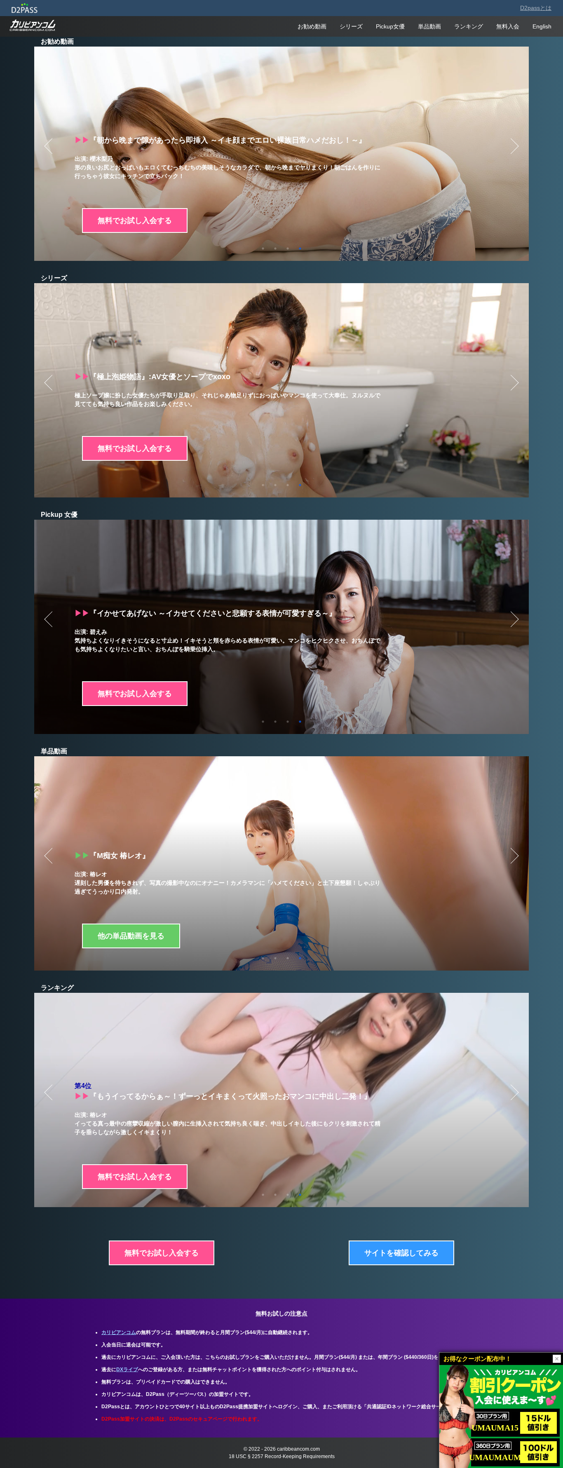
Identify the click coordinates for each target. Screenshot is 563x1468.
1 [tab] (263, 248)
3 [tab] (288, 248)
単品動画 (429, 26)
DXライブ (127, 1369)
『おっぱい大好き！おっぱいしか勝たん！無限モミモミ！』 (182, 855)
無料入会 (507, 26)
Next (514, 146)
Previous (49, 146)
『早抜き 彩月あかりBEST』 (130, 140)
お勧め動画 (312, 26)
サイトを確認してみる (401, 1253)
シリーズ (351, 26)
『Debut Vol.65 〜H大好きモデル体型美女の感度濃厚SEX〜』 (186, 1096)
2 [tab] (275, 248)
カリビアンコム (118, 1332)
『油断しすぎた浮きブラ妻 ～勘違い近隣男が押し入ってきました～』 (198, 613)
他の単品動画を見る (131, 936)
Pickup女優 (390, 26)
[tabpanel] (281, 154)
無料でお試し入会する (135, 220)
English (542, 26)
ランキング (468, 26)
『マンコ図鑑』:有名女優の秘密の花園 (146, 377)
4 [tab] (300, 248)
